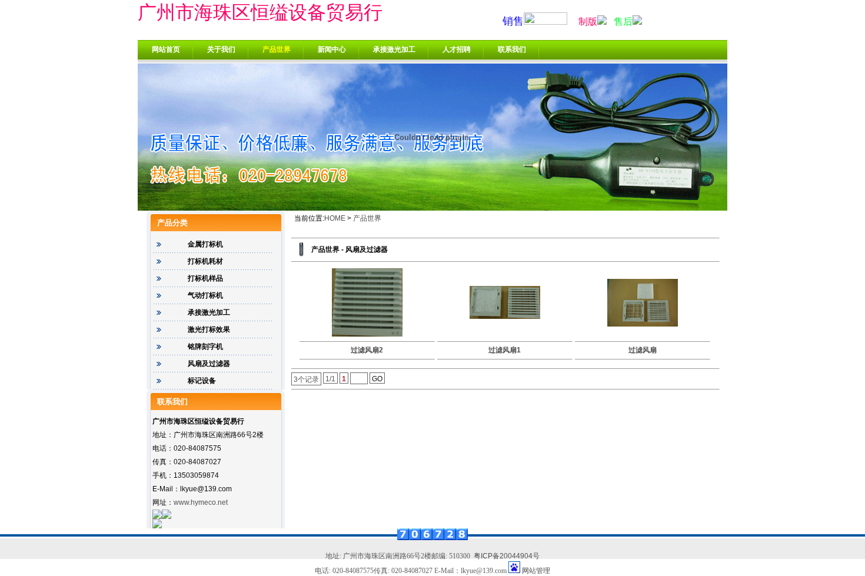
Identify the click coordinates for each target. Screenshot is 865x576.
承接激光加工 (394, 49)
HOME (334, 218)
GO (377, 379)
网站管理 (536, 571)
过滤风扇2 (367, 350)
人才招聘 (457, 49)
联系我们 (512, 49)
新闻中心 (332, 49)
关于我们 (221, 49)
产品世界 (276, 49)
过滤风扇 (642, 350)
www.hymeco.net (201, 502)
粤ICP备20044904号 (507, 556)
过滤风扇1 (504, 350)
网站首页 (166, 49)
